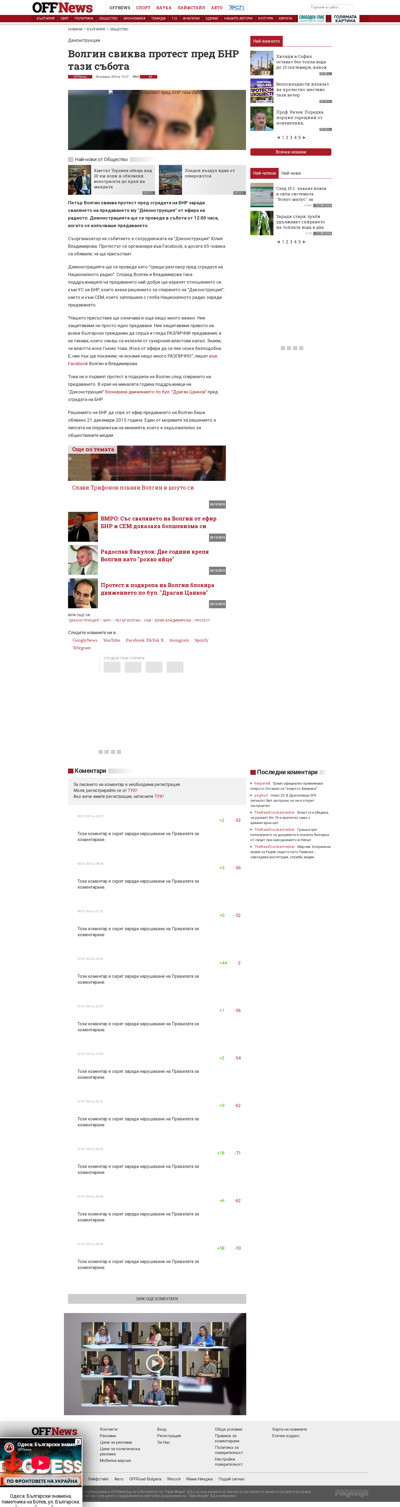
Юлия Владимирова (173, 620)
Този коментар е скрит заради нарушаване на (125, 833)
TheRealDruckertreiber (274, 812)
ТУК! (159, 796)
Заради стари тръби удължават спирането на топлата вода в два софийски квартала (300, 224)
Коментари (90, 771)
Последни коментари (287, 772)
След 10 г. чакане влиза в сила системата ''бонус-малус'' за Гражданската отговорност (301, 199)
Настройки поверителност (229, 1462)
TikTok (152, 640)
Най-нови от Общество (101, 159)
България (46, 18)
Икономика (135, 18)
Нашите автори (238, 18)
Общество (108, 18)
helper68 (262, 783)
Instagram (178, 640)
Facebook (135, 640)
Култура (265, 18)
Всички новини (291, 152)
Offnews (119, 7)
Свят (64, 18)
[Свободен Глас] (311, 20)
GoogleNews (84, 640)
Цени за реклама (116, 1442)
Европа (285, 18)
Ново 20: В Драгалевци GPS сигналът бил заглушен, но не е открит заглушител (283, 800)
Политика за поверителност (229, 1450)
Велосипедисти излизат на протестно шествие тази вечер (302, 89)
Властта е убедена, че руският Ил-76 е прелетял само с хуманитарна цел (289, 817)
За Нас (163, 1442)
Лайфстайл (191, 7)
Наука (164, 7)
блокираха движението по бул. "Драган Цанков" (156, 391)
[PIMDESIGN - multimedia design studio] (349, 1495)
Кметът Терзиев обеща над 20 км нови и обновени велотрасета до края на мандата (123, 178)
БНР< (107, 620)
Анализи (191, 18)
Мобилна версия (115, 1460)
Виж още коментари (157, 1299)
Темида (158, 18)
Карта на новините (289, 1429)
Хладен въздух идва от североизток (210, 173)
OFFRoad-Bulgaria (145, 1479)
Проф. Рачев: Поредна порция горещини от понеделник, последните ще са (300, 120)
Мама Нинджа (199, 1479)
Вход (162, 1429)
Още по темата (93, 449)
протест (202, 620)
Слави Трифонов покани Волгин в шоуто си (133, 487)
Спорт (143, 7)
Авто (217, 7)
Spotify (201, 640)
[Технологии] (236, 8)
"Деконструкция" (84, 620)
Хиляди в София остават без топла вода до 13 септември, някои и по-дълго (301, 64)
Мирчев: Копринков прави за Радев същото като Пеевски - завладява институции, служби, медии (290, 852)
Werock (174, 1479)
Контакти (109, 1429)
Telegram (81, 648)
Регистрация (169, 1435)
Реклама (108, 1435)
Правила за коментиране (227, 1438)
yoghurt (261, 795)
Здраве (212, 18)
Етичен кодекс (286, 1435)
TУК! (132, 790)
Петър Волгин (127, 620)
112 (174, 18)
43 (150, 77)
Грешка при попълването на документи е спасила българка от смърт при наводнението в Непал (289, 835)
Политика (84, 18)
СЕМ (147, 620)
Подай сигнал (231, 1479)
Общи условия (228, 1429)
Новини (75, 29)
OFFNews (80, 77)
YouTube (111, 640)
